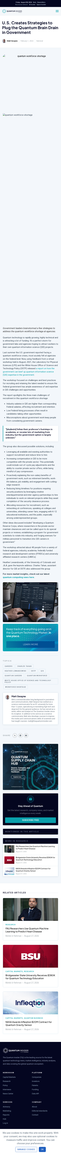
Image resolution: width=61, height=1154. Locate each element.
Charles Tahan (24, 666)
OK (42, 1149)
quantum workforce (37, 676)
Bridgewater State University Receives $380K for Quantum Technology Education (35, 858)
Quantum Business (33, 1018)
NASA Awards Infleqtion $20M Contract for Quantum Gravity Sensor (33, 869)
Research (11, 925)
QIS (42, 671)
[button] (15, 735)
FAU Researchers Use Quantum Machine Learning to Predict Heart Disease (35, 847)
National (39, 41)
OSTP (33, 671)
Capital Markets (14, 971)
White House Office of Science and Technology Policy (28, 681)
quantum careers (13, 676)
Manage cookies (26, 1149)
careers (8, 666)
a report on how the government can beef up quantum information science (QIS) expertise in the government (28, 371)
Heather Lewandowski (15, 671)
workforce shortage (15, 687)
